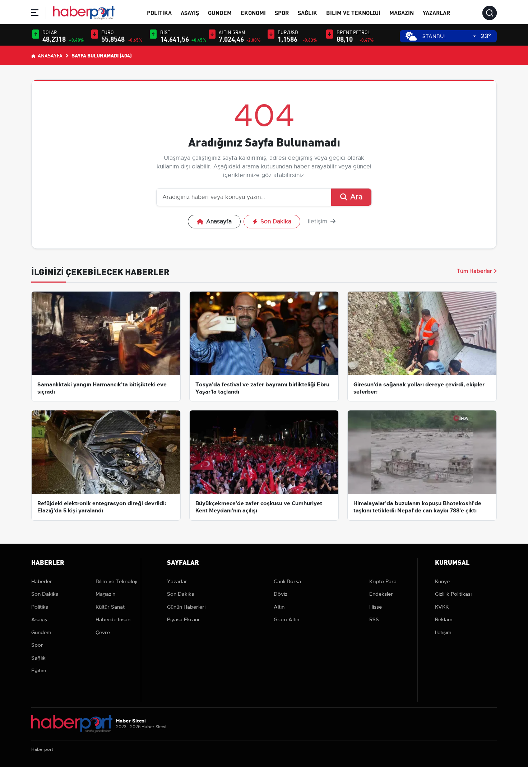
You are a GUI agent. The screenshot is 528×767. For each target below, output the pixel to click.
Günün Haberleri (186, 607)
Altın (279, 607)
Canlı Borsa (287, 581)
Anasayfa (49, 55)
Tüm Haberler (474, 271)
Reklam (444, 619)
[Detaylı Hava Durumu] (411, 36)
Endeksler (381, 594)
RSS (374, 619)
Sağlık (307, 12)
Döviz (280, 594)
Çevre (103, 632)
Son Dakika (275, 221)
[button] (34, 14)
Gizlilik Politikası (453, 594)
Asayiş (190, 12)
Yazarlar (436, 12)
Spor (282, 12)
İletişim (318, 221)
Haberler (41, 581)
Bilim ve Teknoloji (353, 12)
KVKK (442, 607)
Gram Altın (286, 619)
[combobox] (448, 36)
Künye (442, 581)
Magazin (401, 12)
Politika (159, 12)
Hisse (375, 607)
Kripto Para (383, 581)
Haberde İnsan (113, 619)
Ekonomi (253, 12)
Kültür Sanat (110, 607)
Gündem (220, 12)
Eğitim (38, 670)
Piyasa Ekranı (183, 619)
